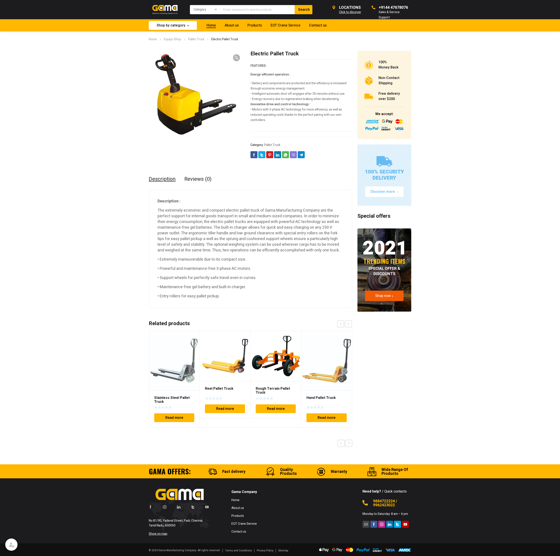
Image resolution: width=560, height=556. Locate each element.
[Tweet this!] (261, 154)
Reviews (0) (198, 179)
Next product (348, 443)
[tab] (162, 179)
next (348, 323)
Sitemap (283, 550)
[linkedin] (178, 506)
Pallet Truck (196, 39)
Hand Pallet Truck (321, 397)
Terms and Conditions (238, 550)
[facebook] (150, 506)
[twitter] (192, 506)
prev (340, 323)
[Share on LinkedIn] (277, 154)
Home (153, 39)
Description (162, 179)
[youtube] (206, 506)
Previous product (341, 443)
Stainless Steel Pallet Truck (172, 399)
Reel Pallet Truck (219, 388)
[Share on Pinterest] (269, 154)
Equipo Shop (172, 39)
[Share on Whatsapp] (285, 154)
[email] (365, 524)
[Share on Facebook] (253, 154)
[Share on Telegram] (301, 154)
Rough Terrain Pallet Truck (273, 390)
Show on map (158, 533)
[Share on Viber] (293, 154)
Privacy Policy (265, 550)
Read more (174, 417)
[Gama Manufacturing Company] (165, 9)
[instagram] (164, 506)
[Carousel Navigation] (344, 323)
